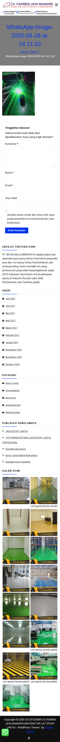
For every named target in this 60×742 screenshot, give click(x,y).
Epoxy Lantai (11, 383)
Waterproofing (12, 412)
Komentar (11, 143)
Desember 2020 (13, 349)
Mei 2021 (10, 313)
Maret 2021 (11, 328)
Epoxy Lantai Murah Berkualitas (21, 455)
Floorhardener (12, 390)
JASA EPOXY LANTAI (16, 431)
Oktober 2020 (12, 364)
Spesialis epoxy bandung (17, 461)
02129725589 (9, 13)
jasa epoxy (10, 397)
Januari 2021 (11, 342)
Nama (9, 172)
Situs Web (11, 198)
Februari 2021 (12, 335)
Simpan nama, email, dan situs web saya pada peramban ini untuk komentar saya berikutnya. (30, 218)
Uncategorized (12, 405)
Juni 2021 (10, 306)
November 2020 (13, 357)
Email (9, 185)
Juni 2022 (10, 298)
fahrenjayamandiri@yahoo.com (47, 13)
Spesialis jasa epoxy (15, 449)
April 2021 (10, 320)
